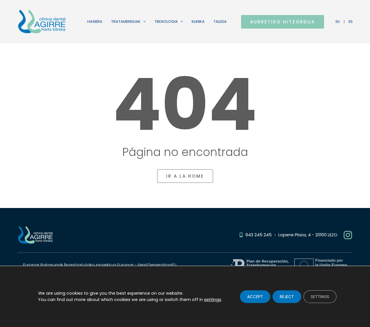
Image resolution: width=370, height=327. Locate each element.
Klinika (198, 21)
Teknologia (166, 21)
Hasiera (94, 21)
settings (212, 299)
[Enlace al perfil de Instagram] (348, 235)
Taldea (220, 21)
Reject (287, 296)
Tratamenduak (125, 21)
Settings (320, 296)
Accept (255, 296)
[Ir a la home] (45, 22)
